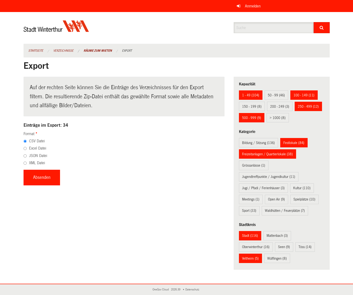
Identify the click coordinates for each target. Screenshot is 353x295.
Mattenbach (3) (277, 236)
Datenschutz (193, 289)
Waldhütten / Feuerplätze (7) (285, 211)
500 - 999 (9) (251, 118)
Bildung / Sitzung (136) (258, 143)
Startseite (35, 50)
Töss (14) (304, 247)
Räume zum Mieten (98, 50)
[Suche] (322, 27)
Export (127, 50)
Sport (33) (249, 211)
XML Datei (37, 163)
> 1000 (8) (278, 118)
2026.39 (176, 289)
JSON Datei (38, 156)
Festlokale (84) (293, 143)
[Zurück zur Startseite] (56, 30)
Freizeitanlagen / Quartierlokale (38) (267, 154)
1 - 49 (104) (250, 95)
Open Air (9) (276, 199)
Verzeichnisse (63, 50)
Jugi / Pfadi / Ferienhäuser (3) (263, 188)
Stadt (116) (250, 236)
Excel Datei (37, 148)
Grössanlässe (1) (253, 165)
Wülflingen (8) (277, 258)
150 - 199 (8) (252, 106)
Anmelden (253, 6)
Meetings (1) (250, 199)
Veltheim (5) (250, 258)
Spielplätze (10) (304, 199)
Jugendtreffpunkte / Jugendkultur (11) (268, 177)
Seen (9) (284, 247)
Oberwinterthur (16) (255, 247)
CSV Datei (37, 141)
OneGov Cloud (161, 289)
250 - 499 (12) (308, 106)
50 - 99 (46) (276, 95)
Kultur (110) (301, 188)
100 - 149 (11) (303, 95)
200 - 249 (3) (279, 106)
